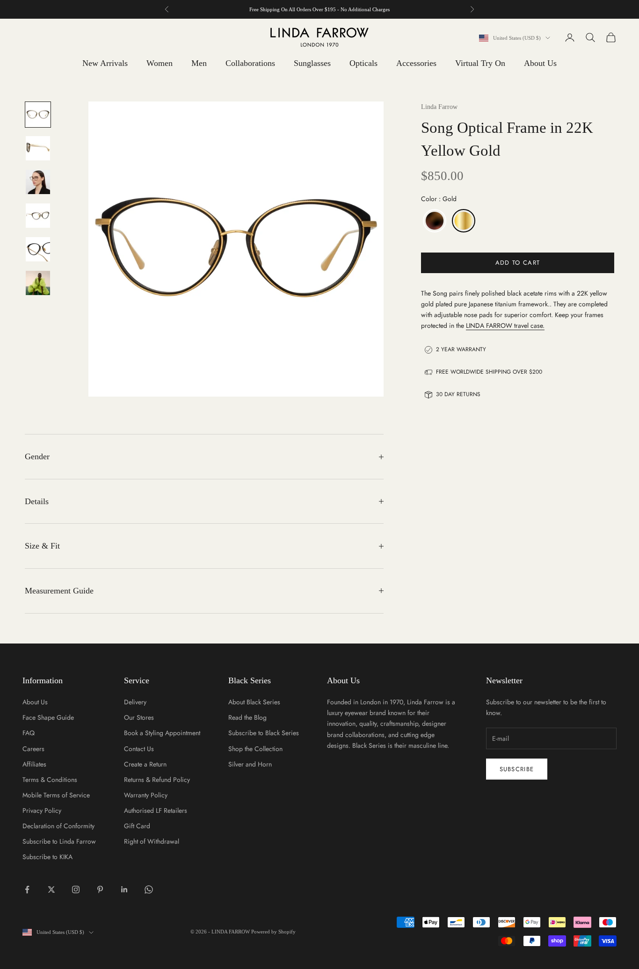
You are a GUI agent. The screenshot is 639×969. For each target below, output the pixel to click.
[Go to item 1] (38, 114)
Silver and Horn (250, 764)
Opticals (363, 63)
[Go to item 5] (38, 249)
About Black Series (254, 702)
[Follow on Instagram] (75, 889)
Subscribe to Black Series (263, 733)
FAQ (28, 733)
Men (199, 63)
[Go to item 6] (38, 283)
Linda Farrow (439, 106)
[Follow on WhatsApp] (148, 889)
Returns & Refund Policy (157, 779)
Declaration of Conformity (58, 826)
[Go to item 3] (38, 182)
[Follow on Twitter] (51, 889)
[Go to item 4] (38, 215)
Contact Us (139, 748)
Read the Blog (247, 717)
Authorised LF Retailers (155, 810)
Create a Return (145, 764)
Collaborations (250, 63)
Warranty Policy (145, 795)
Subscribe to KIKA (47, 856)
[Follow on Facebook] (27, 889)
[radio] (433, 221)
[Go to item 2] (38, 148)
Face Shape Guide (48, 717)
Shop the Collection (255, 748)
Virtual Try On (480, 63)
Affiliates (34, 764)
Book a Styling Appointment (162, 733)
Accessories (416, 63)
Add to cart (517, 262)
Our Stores (139, 717)
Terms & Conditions (49, 779)
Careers (33, 748)
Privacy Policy (41, 810)
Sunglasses (312, 63)
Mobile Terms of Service (56, 795)
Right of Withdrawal (151, 841)
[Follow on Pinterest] (100, 889)
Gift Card (137, 826)
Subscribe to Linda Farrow (59, 841)
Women (159, 63)
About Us (540, 63)
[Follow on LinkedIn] (124, 889)
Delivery (135, 702)
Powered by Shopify (273, 931)
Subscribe (517, 769)
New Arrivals (105, 63)
